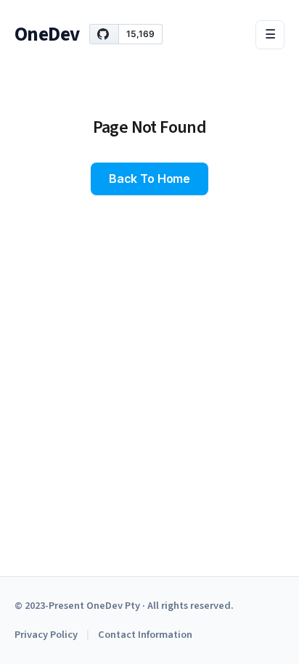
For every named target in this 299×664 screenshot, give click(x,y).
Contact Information (145, 634)
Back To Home (149, 178)
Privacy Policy (46, 634)
